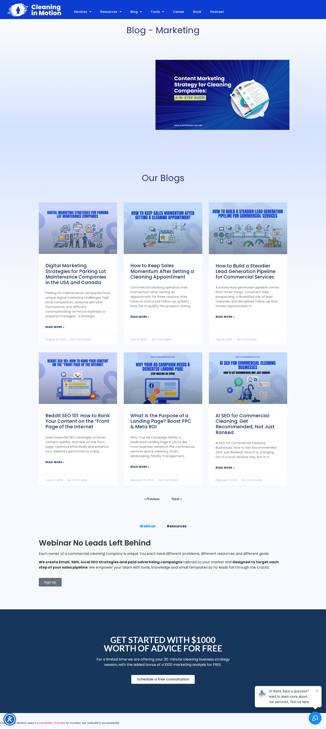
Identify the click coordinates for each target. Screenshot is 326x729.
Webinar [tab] (148, 526)
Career (178, 12)
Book (197, 12)
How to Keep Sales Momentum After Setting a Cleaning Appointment (162, 271)
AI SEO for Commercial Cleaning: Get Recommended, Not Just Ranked (245, 424)
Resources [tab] (177, 526)
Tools (155, 12)
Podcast (217, 12)
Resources (108, 12)
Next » (177, 499)
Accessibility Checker (50, 723)
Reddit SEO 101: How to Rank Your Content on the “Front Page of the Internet (77, 421)
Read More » (54, 327)
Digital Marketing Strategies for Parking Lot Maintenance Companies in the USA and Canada (75, 274)
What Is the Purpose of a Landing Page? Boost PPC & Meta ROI (160, 421)
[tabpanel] (163, 562)
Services (80, 12)
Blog (134, 12)
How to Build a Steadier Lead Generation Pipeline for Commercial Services (245, 271)
